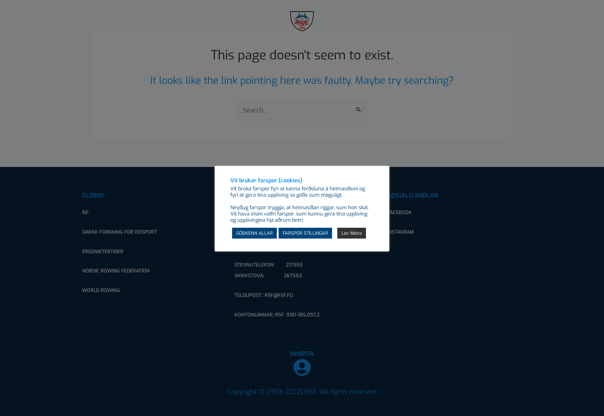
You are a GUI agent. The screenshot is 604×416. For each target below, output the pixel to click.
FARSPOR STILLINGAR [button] (305, 233)
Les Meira (351, 233)
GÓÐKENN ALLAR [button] (254, 233)
